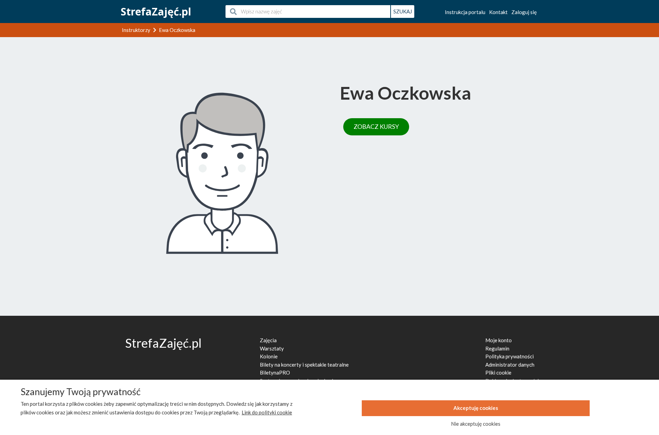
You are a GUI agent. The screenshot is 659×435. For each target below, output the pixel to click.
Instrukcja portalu (465, 12)
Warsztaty (272, 348)
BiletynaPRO (275, 372)
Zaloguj (524, 12)
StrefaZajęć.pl (156, 11)
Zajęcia (268, 340)
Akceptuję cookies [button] (475, 408)
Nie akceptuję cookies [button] (475, 424)
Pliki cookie (498, 372)
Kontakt (498, 12)
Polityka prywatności (509, 356)
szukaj (402, 11)
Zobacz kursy (376, 126)
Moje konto (498, 340)
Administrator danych (509, 364)
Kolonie (269, 356)
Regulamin (497, 348)
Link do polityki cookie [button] (267, 412)
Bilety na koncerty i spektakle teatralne (304, 364)
